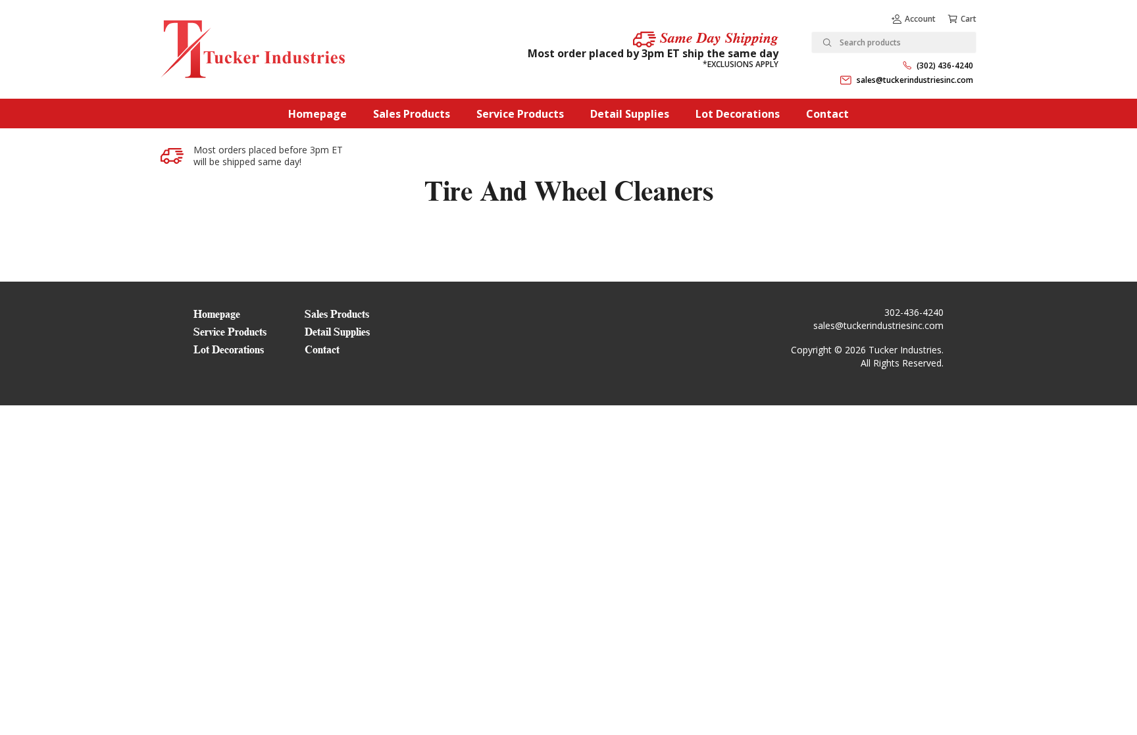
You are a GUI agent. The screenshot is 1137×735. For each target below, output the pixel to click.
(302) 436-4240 (945, 65)
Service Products (520, 114)
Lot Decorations (737, 114)
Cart (968, 18)
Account (920, 18)
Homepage (317, 114)
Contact (827, 114)
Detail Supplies (629, 114)
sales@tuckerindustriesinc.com (915, 80)
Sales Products (411, 114)
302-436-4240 (914, 312)
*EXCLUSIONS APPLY (740, 64)
